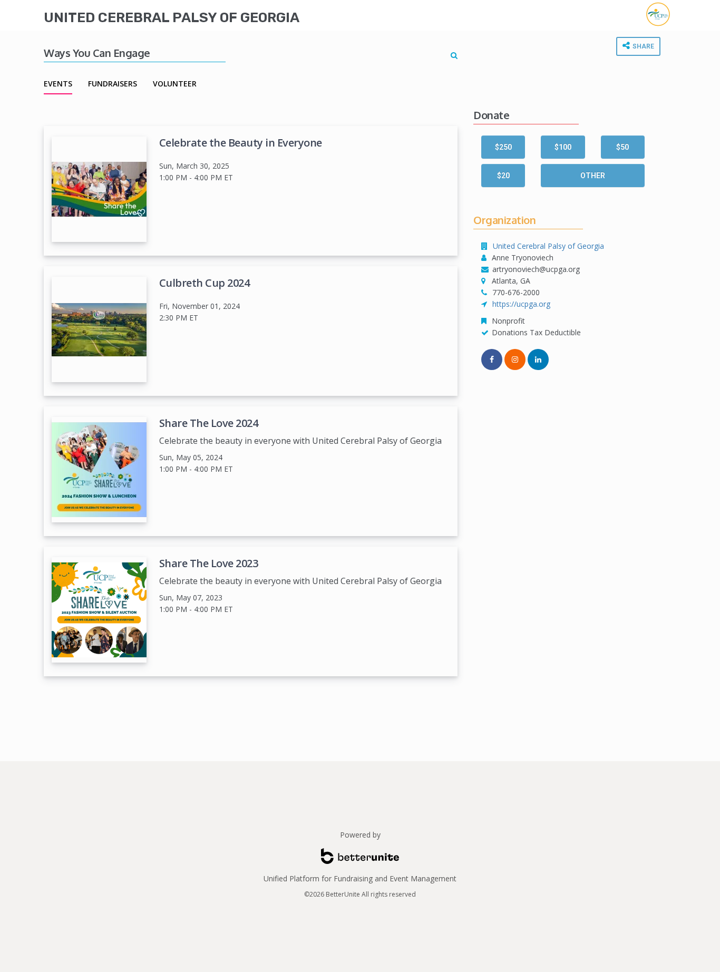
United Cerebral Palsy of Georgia (171, 17)
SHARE (642, 46)
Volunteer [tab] (175, 84)
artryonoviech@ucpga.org (536, 269)
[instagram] (515, 359)
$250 (503, 147)
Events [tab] (58, 84)
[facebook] (491, 359)
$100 (562, 147)
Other (592, 175)
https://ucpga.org (521, 304)
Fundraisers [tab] (112, 84)
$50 (622, 147)
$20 (503, 175)
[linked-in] (538, 359)
